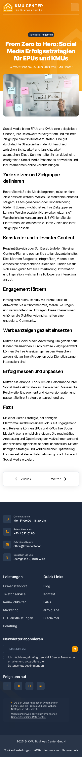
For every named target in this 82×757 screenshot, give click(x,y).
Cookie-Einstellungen (17, 750)
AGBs (37, 750)
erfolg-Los (51, 610)
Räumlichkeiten (14, 602)
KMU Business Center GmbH (46, 741)
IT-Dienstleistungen (18, 618)
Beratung (10, 626)
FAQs (47, 602)
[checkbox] (4, 657)
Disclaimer (51, 618)
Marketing (11, 610)
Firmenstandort (15, 586)
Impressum (51, 750)
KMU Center (64, 67)
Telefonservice (14, 594)
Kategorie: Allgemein (41, 34)
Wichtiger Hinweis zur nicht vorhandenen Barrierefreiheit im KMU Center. (34, 715)
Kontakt (49, 594)
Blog (46, 586)
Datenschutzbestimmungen (26, 665)
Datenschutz (70, 750)
